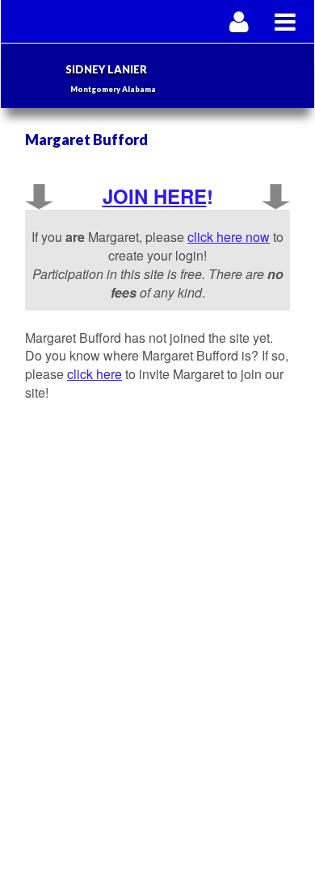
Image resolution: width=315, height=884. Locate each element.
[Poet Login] (239, 21)
